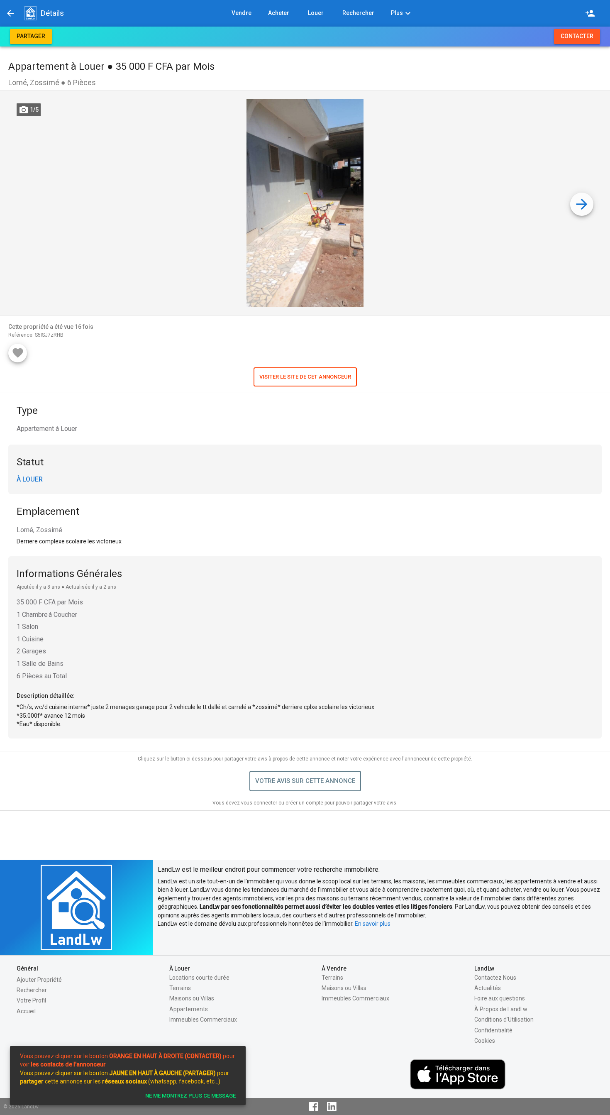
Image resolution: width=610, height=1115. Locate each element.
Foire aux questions (499, 998)
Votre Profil (31, 1000)
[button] (30, 13)
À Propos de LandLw (500, 1009)
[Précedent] (10, 13)
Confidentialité (493, 1030)
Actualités (487, 988)
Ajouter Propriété (39, 979)
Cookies (484, 1040)
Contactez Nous (495, 977)
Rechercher (32, 990)
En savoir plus (372, 923)
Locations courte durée (199, 977)
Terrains (180, 988)
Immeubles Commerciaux (203, 1019)
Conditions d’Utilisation (504, 1019)
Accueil (26, 1011)
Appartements (188, 1009)
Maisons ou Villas (191, 998)
